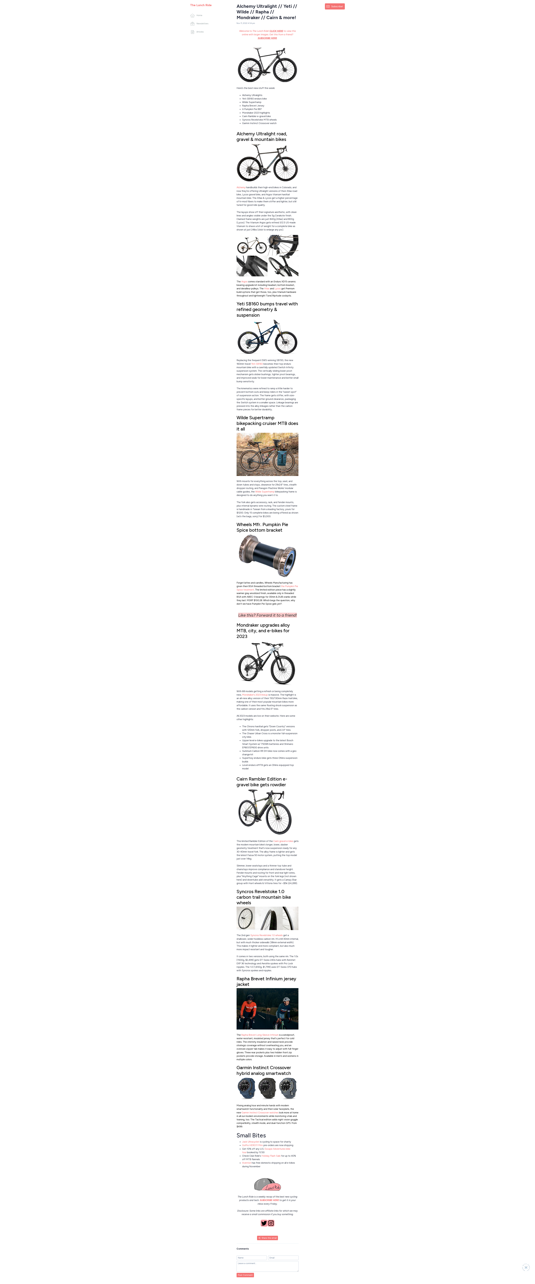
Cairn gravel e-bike (283, 841)
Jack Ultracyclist (250, 1141)
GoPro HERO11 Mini (252, 1145)
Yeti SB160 (257, 363)
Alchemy (241, 187)
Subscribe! (337, 6)
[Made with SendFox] (526, 1267)
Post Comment (245, 1275)
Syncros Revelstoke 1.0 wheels (266, 935)
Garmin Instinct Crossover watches (260, 1112)
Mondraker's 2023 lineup (255, 694)
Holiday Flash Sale (271, 1155)
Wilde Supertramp (264, 491)
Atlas (266, 288)
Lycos (277, 288)
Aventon (246, 1162)
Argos (244, 281)
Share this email (269, 1238)
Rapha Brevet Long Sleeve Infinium (260, 1034)
